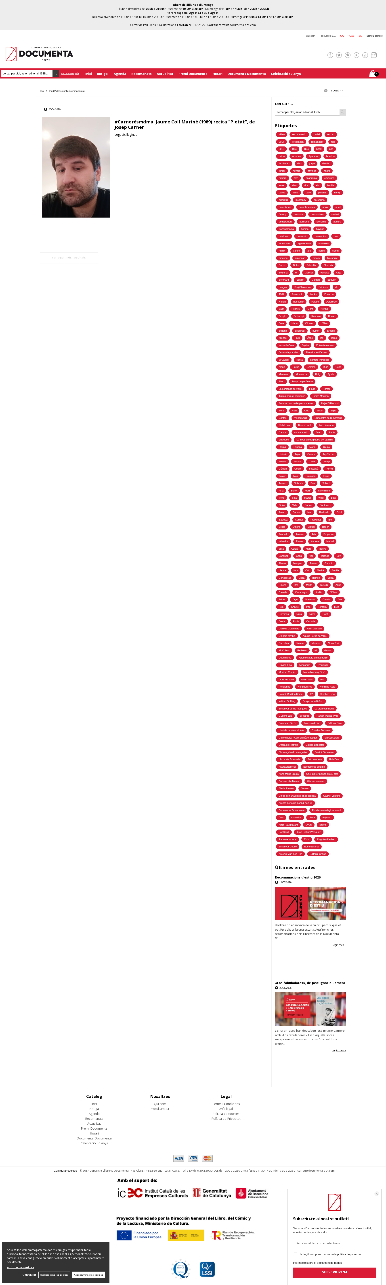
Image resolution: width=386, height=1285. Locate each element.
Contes (283, 418)
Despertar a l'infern (313, 701)
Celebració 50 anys (286, 74)
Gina (281, 323)
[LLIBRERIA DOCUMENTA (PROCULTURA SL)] (39, 58)
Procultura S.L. (328, 35)
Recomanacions (287, 839)
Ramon (316, 577)
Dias (281, 817)
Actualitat (165, 74)
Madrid (330, 541)
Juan (318, 432)
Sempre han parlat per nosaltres (296, 403)
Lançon (283, 287)
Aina (281, 490)
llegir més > (339, 944)
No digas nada (327, 686)
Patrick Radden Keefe (290, 694)
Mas (295, 476)
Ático (310, 338)
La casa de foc (312, 723)
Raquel (308, 505)
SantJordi (284, 832)
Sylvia (331, 374)
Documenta (285, 657)
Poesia (282, 461)
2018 (281, 149)
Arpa (297, 454)
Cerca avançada (70, 73)
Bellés (282, 526)
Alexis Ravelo (286, 788)
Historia (283, 454)
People (282, 316)
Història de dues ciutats (291, 730)
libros (334, 338)
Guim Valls (307, 679)
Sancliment (324, 490)
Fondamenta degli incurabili (326, 810)
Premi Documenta (193, 74)
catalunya (284, 236)
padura (337, 221)
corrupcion (320, 236)
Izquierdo (323, 665)
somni (335, 250)
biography (301, 200)
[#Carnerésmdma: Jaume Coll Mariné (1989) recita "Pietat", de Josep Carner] (76, 167)
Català (294, 548)
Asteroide (331, 301)
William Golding (287, 701)
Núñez (333, 592)
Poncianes (284, 686)
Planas (299, 541)
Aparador (313, 156)
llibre (294, 149)
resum (330, 134)
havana (320, 229)
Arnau (282, 512)
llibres (322, 250)
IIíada (312, 388)
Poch (296, 621)
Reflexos (302, 650)
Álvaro (282, 563)
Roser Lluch (304, 425)
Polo (281, 606)
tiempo (304, 229)
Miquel (311, 526)
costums (298, 214)
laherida (330, 156)
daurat (327, 650)
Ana (340, 599)
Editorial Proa (335, 723)
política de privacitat (349, 1254)
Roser (325, 526)
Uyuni (309, 825)
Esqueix (331, 279)
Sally (281, 308)
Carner (311, 454)
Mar (309, 512)
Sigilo (333, 410)
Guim (282, 505)
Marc (308, 548)
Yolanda (325, 556)
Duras (282, 265)
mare (295, 192)
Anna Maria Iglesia (289, 774)
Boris (281, 410)
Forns (296, 367)
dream (316, 258)
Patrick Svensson (324, 752)
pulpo (282, 156)
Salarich (298, 483)
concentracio (301, 432)
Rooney (296, 308)
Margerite (332, 258)
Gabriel (309, 272)
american (300, 258)
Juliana (297, 461)
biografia (283, 200)
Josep (326, 461)
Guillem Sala (285, 715)
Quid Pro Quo (286, 679)
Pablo (332, 432)
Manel (307, 497)
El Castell (284, 359)
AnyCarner (328, 454)
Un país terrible (287, 636)
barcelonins (285, 207)
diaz (299, 163)
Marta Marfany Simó (314, 672)
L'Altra (324, 323)
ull (316, 650)
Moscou (316, 643)
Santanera (325, 505)
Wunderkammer (316, 781)
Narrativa (284, 643)
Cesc (338, 367)
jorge (312, 163)
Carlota (299, 519)
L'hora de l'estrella (288, 744)
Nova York (333, 643)
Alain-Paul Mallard (288, 825)
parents (322, 192)
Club (306, 410)
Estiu (306, 839)
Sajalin (305, 345)
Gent (310, 308)
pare (308, 192)
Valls (294, 505)
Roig (317, 374)
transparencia (286, 229)
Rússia (300, 643)
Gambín (329, 563)
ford (296, 178)
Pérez (282, 599)
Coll (307, 570)
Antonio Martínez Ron (290, 854)
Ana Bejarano (326, 425)
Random (316, 316)
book (319, 149)
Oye (295, 599)
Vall (311, 556)
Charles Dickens (321, 730)
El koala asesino (325, 345)
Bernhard (284, 279)
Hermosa (284, 614)
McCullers (284, 650)
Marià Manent (332, 737)
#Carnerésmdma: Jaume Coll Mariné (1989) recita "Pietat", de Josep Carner (185, 124)
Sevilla (335, 570)
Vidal (320, 497)
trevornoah (298, 141)
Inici (88, 74)
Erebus (331, 330)
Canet (312, 461)
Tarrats (283, 483)
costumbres (317, 214)
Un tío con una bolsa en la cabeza (297, 795)
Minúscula (304, 665)
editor (320, 410)
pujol (338, 207)
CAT (342, 35)
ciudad (335, 214)
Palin (297, 338)
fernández (284, 163)
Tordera (322, 606)
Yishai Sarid (300, 418)
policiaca (304, 221)
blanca (282, 570)
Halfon (282, 301)
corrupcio (302, 236)
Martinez (283, 374)
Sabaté (326, 483)
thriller (282, 170)
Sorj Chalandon (302, 287)
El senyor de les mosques (293, 708)
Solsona (283, 272)
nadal (317, 134)
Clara (301, 577)
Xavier (282, 476)
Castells (283, 592)
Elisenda (328, 265)
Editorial (283, 330)
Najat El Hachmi (329, 403)
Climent (309, 323)
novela (296, 170)
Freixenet (315, 519)
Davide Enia (285, 665)
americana (284, 243)
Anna (338, 585)
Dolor (296, 265)
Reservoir (297, 294)
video (282, 134)
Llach (325, 614)
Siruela (304, 788)
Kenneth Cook (286, 345)
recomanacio (299, 134)
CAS (351, 35)
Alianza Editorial (287, 766)
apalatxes (323, 243)
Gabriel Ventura (331, 795)
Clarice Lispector (315, 744)
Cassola (310, 621)
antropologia (285, 221)
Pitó (322, 679)
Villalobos (284, 439)
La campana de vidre (290, 388)
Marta (309, 585)
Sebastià (313, 468)
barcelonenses (307, 207)
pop (331, 149)
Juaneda (283, 534)
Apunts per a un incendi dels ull (295, 803)
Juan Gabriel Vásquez (309, 832)
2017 (281, 141)
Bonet (294, 490)
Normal (324, 308)
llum (296, 570)
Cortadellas (285, 577)
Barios (296, 512)
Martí (307, 490)
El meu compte (375, 35)
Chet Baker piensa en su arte (322, 774)
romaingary (317, 141)
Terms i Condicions (226, 1104)
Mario (312, 447)
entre (281, 185)
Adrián (318, 592)
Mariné (320, 570)
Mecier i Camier (287, 672)
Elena (326, 476)
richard (282, 178)
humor (316, 330)
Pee (308, 606)
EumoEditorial (311, 846)
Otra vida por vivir (288, 352)
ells (318, 185)
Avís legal (226, 1109)
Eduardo (329, 294)
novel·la (312, 170)
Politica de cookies (225, 1113)
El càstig (304, 715)
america (283, 258)
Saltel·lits (311, 265)
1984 (281, 294)
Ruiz (325, 367)
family (337, 192)
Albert (282, 367)
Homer (326, 388)
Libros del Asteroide (289, 759)
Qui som (310, 35)
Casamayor (301, 592)
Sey (339, 556)
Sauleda (283, 519)
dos (306, 185)
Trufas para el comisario (292, 396)
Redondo (324, 512)
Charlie (295, 606)
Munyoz (297, 563)
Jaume (313, 563)
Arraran (300, 534)
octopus (296, 156)
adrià (325, 207)
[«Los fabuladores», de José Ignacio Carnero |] (310, 1009)
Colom (297, 468)
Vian (294, 410)
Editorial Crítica (318, 854)
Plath (281, 381)
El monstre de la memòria (328, 418)
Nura (299, 614)
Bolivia (322, 825)
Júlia (281, 548)
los (321, 338)
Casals (326, 599)
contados (296, 817)
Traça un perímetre (302, 381)
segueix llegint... (126, 134)
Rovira (322, 548)
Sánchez (283, 556)
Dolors (296, 526)
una (336, 236)
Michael (283, 338)
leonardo (321, 221)
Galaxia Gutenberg (289, 628)
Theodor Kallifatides (316, 352)
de (336, 287)
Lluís (336, 606)
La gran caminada (324, 708)
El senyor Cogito (288, 846)
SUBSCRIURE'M (334, 1272)
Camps (283, 432)
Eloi (330, 519)
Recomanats (141, 74)
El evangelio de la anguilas (293, 752)
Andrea (315, 541)
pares (282, 192)
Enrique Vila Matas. (289, 781)
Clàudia (283, 468)
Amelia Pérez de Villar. (315, 636)
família (330, 185)
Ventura (324, 272)
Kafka (299, 359)
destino (326, 163)
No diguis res (305, 686)
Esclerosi (300, 330)
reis (333, 141)
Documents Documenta (247, 74)
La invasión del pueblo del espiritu (314, 439)
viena (312, 817)
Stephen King (327, 694)
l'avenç (282, 214)
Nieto (312, 614)
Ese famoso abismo (314, 766)
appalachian (304, 243)
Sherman (310, 599)
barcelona (319, 200)
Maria (295, 323)
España (298, 447)
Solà (294, 497)
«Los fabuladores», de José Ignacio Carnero (310, 983)
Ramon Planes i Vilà (327, 715)
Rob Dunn (334, 759)
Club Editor (285, 425)
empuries (329, 178)
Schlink (300, 279)
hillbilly (282, 250)
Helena (282, 585)
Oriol (339, 512)
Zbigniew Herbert (326, 839)
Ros (296, 585)
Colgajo (316, 279)
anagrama (311, 178)
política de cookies (20, 1267)
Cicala (326, 447)
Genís (282, 621)
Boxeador (298, 301)
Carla (299, 556)
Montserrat (302, 374)
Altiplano (326, 817)
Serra (330, 577)
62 (311, 694)
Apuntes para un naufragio (313, 657)
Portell (329, 468)
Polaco (315, 301)
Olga (338, 272)
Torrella (324, 585)
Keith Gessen (314, 628)
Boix (333, 497)
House (331, 316)
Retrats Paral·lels (319, 359)
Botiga (103, 74)
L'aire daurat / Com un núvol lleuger (298, 737)
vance (296, 250)
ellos (294, 185)
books (313, 294)
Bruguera (328, 534)
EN (360, 35)
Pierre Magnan (321, 396)
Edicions (323, 287)
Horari (217, 74)
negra (327, 170)
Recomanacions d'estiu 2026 (298, 877)
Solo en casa (315, 759)
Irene (281, 497)
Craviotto (310, 476)
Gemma (311, 367)
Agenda (120, 74)
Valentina (283, 541)
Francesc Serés (287, 723)
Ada (314, 534)
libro (306, 149)
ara (309, 250)
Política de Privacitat (226, 1118)
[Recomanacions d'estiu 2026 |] (310, 903)
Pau (312, 483)
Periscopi (299, 316)
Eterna (282, 447)
